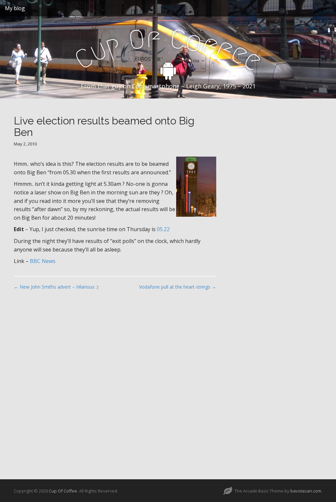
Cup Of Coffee (63, 491)
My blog (15, 8)
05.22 (163, 229)
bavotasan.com (305, 491)
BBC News (42, 261)
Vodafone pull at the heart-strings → (177, 287)
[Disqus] (115, 379)
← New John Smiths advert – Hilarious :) (56, 287)
